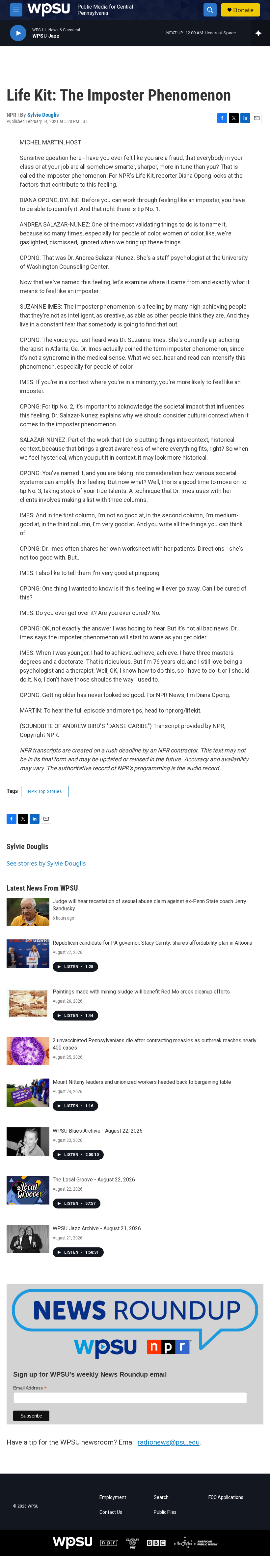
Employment (112, 1497)
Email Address (30, 1388)
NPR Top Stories (45, 791)
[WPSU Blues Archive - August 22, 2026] (28, 1141)
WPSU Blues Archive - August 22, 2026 (98, 1131)
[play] (18, 33)
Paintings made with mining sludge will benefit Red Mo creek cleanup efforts (141, 992)
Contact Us (110, 1512)
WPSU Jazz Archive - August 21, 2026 (97, 1228)
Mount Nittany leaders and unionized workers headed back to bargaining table (142, 1082)
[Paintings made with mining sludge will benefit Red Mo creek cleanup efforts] (28, 1002)
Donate (243, 10)
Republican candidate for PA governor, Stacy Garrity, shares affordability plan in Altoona (152, 943)
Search (161, 1497)
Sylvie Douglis (43, 114)
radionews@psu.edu (169, 1442)
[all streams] (260, 33)
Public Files (165, 1512)
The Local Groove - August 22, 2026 (94, 1179)
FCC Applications (225, 1497)
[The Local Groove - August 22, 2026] (28, 1190)
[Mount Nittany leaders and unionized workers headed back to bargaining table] (28, 1093)
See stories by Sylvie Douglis (46, 863)
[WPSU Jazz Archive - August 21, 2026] (28, 1239)
